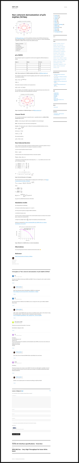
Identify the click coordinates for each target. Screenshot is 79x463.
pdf (65, 59)
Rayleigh (61, 64)
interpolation (61, 54)
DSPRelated (55, 96)
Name (13, 409)
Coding (56, 18)
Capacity (63, 46)
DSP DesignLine (56, 94)
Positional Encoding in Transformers (59, 74)
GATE (55, 23)
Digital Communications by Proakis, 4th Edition (23, 256)
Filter (55, 21)
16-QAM (58, 43)
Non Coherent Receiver (20, 47)
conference (62, 48)
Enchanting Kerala (56, 114)
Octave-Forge (56, 98)
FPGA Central (56, 107)
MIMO (55, 25)
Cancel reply (49, 391)
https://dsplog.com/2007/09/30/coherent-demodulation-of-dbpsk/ (25, 291)
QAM (61, 62)
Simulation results (19, 48)
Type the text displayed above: (18, 429)
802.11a (62, 43)
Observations (18, 49)
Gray (55, 54)
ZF (58, 67)
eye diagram (63, 51)
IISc (58, 54)
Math (62, 56)
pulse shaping (56, 62)
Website (13, 418)
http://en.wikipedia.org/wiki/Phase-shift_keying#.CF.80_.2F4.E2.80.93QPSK (27, 315)
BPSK (59, 46)
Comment (14, 395)
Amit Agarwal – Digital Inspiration (59, 113)
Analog (56, 15)
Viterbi (55, 67)
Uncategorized (57, 31)
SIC (65, 64)
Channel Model (18, 46)
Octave (55, 97)
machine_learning (57, 56)
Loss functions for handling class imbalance (60, 76)
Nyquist (55, 59)
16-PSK (55, 43)
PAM (62, 59)
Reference (18, 50)
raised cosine (56, 64)
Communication (56, 48)
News (55, 28)
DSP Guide (55, 95)
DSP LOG (15, 7)
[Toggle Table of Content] (25, 44)
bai (22, 391)
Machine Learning (58, 24)
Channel (56, 17)
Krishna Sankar (19, 286)
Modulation (14, 262)
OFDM (55, 30)
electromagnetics (57, 51)
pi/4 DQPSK (18, 45)
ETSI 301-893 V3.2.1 (43, 73)
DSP (55, 20)
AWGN (55, 46)
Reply (14, 294)
